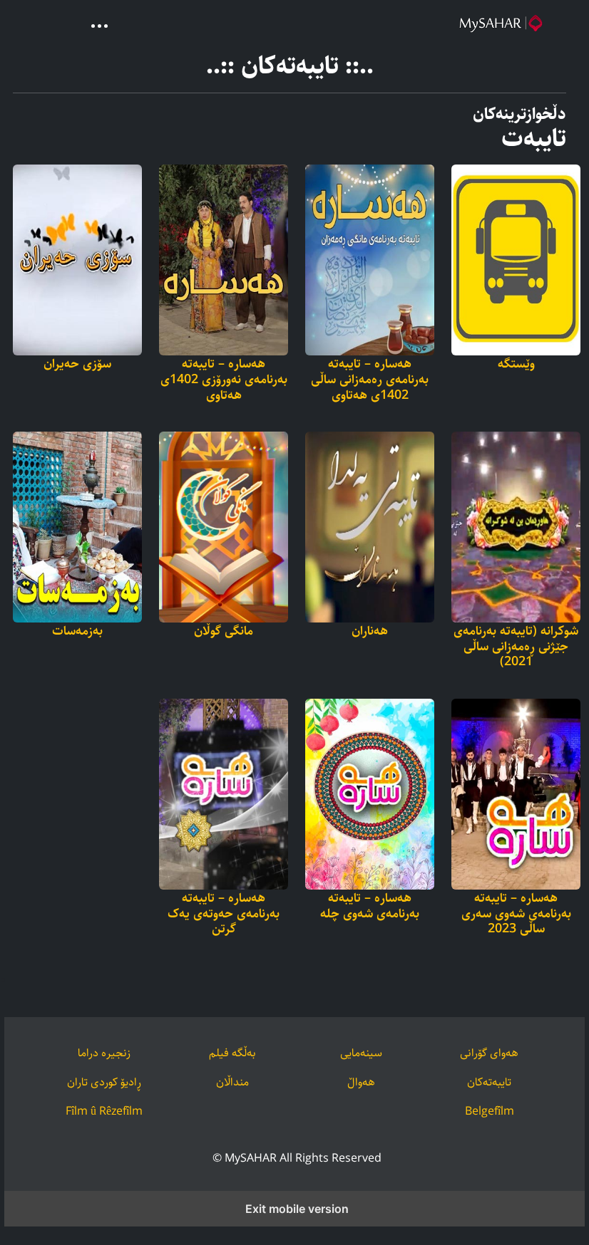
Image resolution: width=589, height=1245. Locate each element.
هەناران (370, 632)
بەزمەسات (77, 632)
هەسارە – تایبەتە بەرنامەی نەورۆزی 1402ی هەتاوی (223, 380)
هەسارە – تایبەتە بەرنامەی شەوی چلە (369, 906)
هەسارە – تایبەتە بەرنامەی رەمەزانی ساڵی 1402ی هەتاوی (370, 380)
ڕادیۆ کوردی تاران (104, 1082)
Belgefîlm (489, 1111)
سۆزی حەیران (77, 365)
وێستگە (516, 365)
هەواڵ (361, 1082)
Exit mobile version (297, 1209)
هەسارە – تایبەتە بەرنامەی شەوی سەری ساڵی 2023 (516, 914)
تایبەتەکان (489, 1082)
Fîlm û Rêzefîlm (104, 1111)
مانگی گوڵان (223, 632)
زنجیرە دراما (104, 1053)
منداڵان (232, 1082)
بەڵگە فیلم (232, 1053)
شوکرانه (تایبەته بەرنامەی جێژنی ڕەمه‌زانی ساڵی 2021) (516, 647)
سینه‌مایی (361, 1053)
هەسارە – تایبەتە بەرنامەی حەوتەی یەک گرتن (224, 914)
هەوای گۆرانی (489, 1053)
